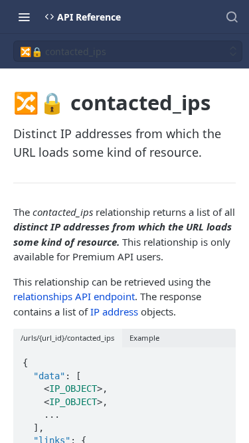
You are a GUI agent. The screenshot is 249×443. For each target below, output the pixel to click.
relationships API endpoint (74, 296)
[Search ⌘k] (231, 16)
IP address (114, 311)
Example (144, 338)
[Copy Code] (219, 358)
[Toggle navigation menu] (24, 16)
